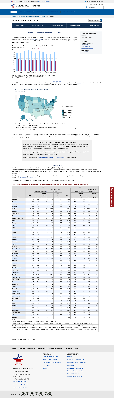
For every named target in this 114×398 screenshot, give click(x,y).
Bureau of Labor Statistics (18, 16)
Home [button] (13, 12)
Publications (41, 349)
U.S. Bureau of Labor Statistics (28, 6)
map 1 (79, 83)
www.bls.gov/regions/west (87, 48)
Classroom (68, 349)
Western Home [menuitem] (19, 25)
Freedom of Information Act (76, 359)
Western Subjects (57, 25)
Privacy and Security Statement (76, 362)
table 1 (40, 39)
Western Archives (75, 25)
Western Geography (37, 25)
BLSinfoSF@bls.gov (85, 46)
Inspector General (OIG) (50, 357)
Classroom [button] (65, 12)
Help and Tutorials (73, 374)
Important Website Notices (75, 371)
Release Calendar (93, 4)
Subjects (22, 349)
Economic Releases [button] (53, 12)
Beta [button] (72, 12)
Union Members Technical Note (28, 177)
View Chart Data (57, 81)
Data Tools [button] (29, 12)
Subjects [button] (20, 12)
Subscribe (101, 4)
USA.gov (45, 368)
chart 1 (34, 39)
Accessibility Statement (74, 376)
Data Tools (31, 349)
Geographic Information (32, 16)
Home (14, 349)
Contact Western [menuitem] (94, 25)
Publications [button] (40, 12)
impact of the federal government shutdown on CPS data (51, 157)
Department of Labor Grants (52, 362)
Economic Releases (55, 349)
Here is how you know (43, 1)
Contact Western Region (20, 387)
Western (43, 16)
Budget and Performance (50, 359)
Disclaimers (70, 365)
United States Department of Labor (95, 1)
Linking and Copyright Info (75, 368)
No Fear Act (46, 365)
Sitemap (69, 357)
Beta (76, 349)
